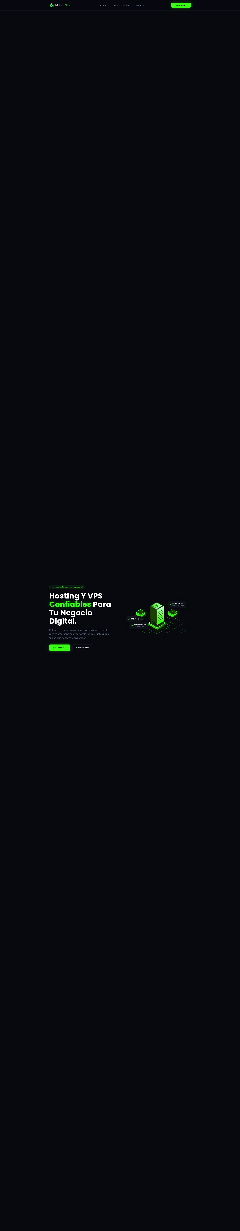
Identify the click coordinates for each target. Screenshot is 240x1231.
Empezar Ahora (181, 5)
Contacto (139, 5)
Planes (115, 5)
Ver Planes (58, 647)
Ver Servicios (82, 647)
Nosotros (103, 5)
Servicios (126, 5)
